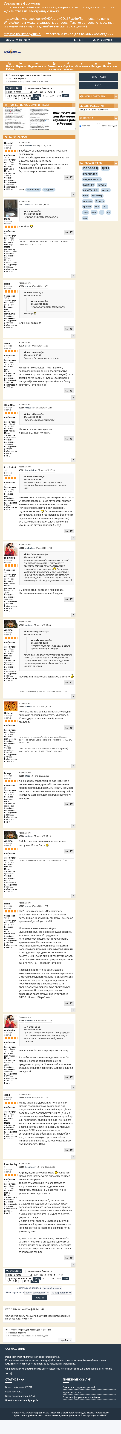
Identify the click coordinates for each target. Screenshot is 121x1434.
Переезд (99, 201)
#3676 (21, 146)
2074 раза (10, 761)
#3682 (21, 548)
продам (102, 184)
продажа (87, 201)
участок (106, 190)
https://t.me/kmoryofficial (22, 34)
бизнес (94, 212)
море (85, 196)
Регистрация (104, 40)
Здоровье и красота (17, 78)
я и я (29, 211)
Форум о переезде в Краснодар (25, 75)
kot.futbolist (10, 469)
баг (29, 1027)
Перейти (64, 1340)
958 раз (9, 453)
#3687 (21, 906)
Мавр (7, 773)
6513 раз (9, 272)
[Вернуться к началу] (73, 194)
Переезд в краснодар (62, 1412)
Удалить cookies (72, 1392)
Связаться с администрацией (79, 1387)
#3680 (21, 408)
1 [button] (43, 95)
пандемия (49, 189)
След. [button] (35, 98)
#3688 (21, 1020)
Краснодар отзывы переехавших (92, 1412)
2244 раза (10, 815)
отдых (97, 207)
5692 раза (10, 185)
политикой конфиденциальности (79, 1368)
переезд (90, 168)
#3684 (21, 707)
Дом (108, 212)
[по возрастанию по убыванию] (61, 1293)
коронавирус (33, 189)
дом (105, 168)
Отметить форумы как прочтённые (82, 1397)
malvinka (31, 476)
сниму (85, 212)
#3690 (21, 1167)
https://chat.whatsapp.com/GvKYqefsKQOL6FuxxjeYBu (44, 19)
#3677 (21, 205)
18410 (49, 92)
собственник (90, 190)
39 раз (8, 505)
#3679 (21, 346)
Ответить (15, 88)
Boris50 (8, 143)
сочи (102, 212)
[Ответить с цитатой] (66, 177)
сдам (85, 218)
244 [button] (52, 95)
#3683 (21, 625)
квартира (88, 184)
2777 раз (9, 604)
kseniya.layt (32, 631)
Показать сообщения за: (29, 1288)
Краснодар (97, 196)
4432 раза (10, 819)
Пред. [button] (37, 95)
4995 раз (9, 327)
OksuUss (9, 405)
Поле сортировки (15, 1292)
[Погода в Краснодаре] (98, 122)
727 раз (9, 757)
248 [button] (15, 98)
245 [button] (59, 95)
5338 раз (9, 189)
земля (105, 207)
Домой (10, 40)
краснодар (90, 174)
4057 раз (9, 608)
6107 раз (9, 1211)
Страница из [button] (19, 95)
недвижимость (92, 179)
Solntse (8, 713)
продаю (87, 206)
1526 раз (9, 267)
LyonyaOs (33, 1400)
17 (61, 92)
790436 (39, 92)
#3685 (21, 776)
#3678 (21, 286)
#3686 (21, 836)
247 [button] (8, 98)
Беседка (47, 75)
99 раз (9, 510)
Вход (80, 40)
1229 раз (9, 676)
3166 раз (9, 681)
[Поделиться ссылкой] (71, 177)
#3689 (21, 1097)
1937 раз (9, 323)
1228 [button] (26, 98)
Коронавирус (25, 142)
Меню (19, 40)
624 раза (9, 1206)
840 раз (9, 449)
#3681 (21, 470)
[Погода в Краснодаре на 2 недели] (109, 126)
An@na (8, 630)
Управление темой (38, 88)
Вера (7, 218)
